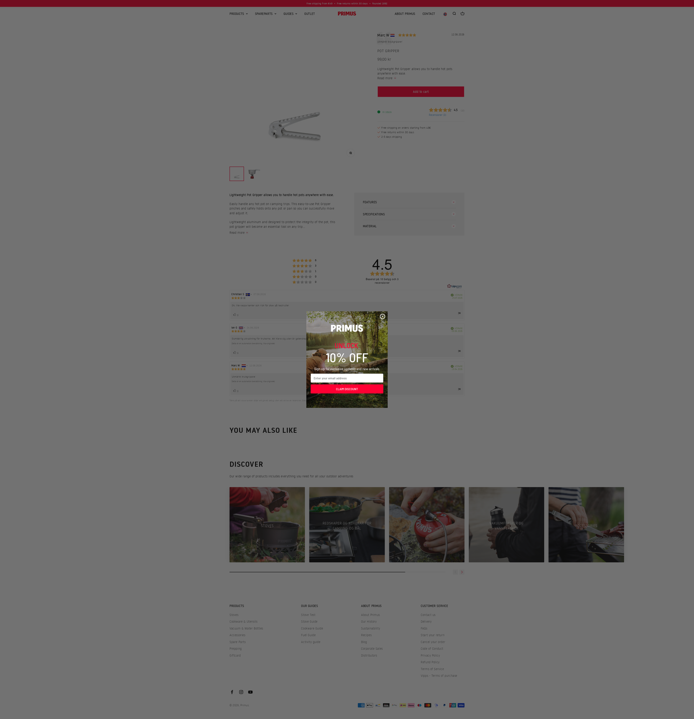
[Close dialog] (382, 316)
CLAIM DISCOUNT (347, 389)
